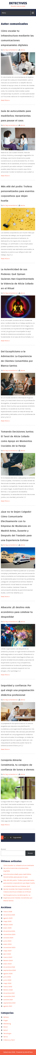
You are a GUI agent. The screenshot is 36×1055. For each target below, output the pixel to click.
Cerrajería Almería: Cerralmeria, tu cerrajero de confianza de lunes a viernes (17, 765)
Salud (5, 1030)
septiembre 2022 (9, 970)
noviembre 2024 (9, 934)
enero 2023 (7, 964)
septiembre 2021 (9, 1003)
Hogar (5, 1020)
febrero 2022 (8, 990)
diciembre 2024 (9, 931)
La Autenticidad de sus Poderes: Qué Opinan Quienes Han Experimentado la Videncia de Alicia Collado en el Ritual (17, 279)
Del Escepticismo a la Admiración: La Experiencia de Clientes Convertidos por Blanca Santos (17, 358)
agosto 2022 (7, 973)
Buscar (3, 849)
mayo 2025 (7, 921)
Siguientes (17, 837)
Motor (5, 1027)
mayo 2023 (7, 951)
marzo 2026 (7, 912)
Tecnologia (7, 1033)
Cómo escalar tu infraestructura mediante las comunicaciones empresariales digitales (17, 38)
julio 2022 (7, 977)
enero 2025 (7, 928)
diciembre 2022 (9, 967)
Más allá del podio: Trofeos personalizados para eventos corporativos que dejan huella (17, 193)
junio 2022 (7, 980)
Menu (4, 13)
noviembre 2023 (9, 947)
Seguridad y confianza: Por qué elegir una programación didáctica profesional (17, 690)
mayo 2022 (7, 983)
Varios (23, 50)
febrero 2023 (8, 960)
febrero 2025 (8, 925)
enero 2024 (7, 944)
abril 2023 (7, 954)
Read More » (5, 100)
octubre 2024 (8, 938)
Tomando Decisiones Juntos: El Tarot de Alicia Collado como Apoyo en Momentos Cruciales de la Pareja (17, 438)
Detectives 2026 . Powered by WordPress (18, 1052)
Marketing (7, 1024)
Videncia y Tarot (9, 1040)
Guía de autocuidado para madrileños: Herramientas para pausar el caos (16, 116)
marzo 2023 (7, 957)
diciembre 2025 (9, 915)
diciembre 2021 (9, 993)
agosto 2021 (7, 1006)
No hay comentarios (10, 50)
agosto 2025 (7, 918)
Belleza (6, 1017)
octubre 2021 (8, 1000)
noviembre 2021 (9, 996)
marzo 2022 (7, 987)
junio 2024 (7, 941)
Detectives (18, 3)
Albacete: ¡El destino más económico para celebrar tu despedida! (17, 612)
